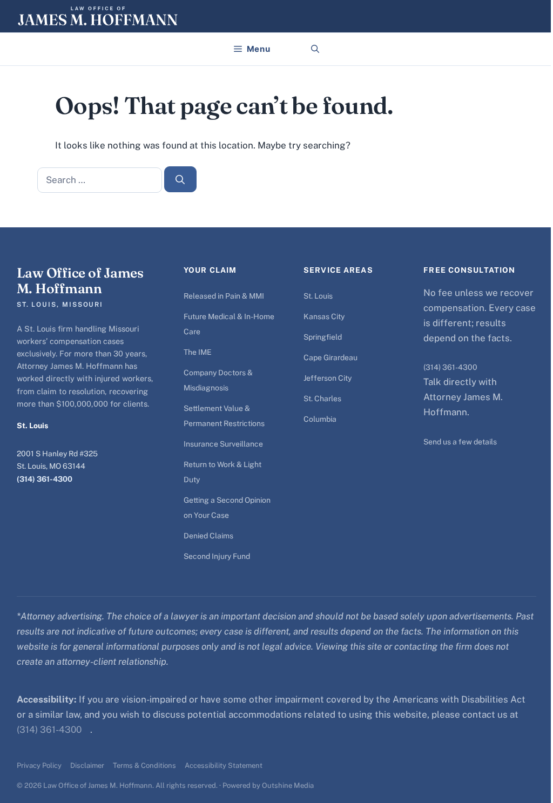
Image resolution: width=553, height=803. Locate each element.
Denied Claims (208, 535)
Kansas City (324, 316)
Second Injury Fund (217, 556)
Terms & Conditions (144, 765)
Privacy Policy (39, 765)
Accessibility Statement (223, 765)
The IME (198, 352)
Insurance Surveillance (223, 444)
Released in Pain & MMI (224, 296)
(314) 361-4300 (44, 479)
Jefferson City (328, 378)
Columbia (320, 419)
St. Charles (322, 398)
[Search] (180, 179)
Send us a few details (460, 441)
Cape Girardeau (331, 357)
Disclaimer (87, 765)
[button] (315, 49)
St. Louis (318, 296)
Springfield (323, 337)
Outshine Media (288, 785)
